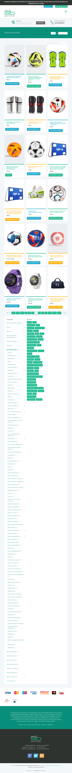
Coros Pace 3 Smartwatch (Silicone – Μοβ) (13, 299)
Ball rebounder (11, 355)
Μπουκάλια (10, 548)
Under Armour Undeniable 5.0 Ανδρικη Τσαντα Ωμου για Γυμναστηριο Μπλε (57, 300)
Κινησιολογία (30, 348)
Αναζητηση (41, 22)
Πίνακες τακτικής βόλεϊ (14, 568)
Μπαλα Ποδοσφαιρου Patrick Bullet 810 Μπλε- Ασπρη (57, 211)
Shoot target (11, 388)
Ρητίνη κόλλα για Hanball (14, 594)
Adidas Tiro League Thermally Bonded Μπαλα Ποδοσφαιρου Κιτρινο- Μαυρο (35, 78)
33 (32, 312)
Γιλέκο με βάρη (11, 414)
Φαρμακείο (10, 647)
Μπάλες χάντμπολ (12, 539)
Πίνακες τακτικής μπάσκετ (15, 571)
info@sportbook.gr (44, 749)
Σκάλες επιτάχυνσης (13, 605)
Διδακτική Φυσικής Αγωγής (33, 342)
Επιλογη (8, 175)
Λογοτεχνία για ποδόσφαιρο (33, 356)
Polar (38, 325)
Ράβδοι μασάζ (11, 591)
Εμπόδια (10, 458)
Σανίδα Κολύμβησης (13, 602)
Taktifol (9, 396)
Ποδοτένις (10, 585)
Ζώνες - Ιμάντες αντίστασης (15, 478)
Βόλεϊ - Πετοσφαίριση (32, 339)
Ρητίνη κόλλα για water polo (15, 597)
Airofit (9, 352)
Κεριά (39, 345)
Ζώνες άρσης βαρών (13, 472)
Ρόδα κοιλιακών (12, 600)
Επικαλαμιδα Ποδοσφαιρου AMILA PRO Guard (35, 123)
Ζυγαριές (10, 469)
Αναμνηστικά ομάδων (11, 341)
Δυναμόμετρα (11, 455)
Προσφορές (41, 390)
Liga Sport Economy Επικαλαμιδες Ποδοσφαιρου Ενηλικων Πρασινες (57, 78)
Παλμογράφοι (11, 554)
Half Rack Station (12, 367)
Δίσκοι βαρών (11, 438)
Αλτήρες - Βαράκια (12, 405)
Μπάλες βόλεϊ (11, 527)
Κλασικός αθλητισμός (32, 350)
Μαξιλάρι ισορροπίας (13, 504)
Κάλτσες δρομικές (11, 656)
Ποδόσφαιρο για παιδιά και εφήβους (35, 376)
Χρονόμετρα (11, 644)
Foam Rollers (11, 364)
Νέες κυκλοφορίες (37, 362)
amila (34, 322)
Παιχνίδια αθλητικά (11, 672)
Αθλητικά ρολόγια (12, 402)
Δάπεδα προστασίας (13, 425)
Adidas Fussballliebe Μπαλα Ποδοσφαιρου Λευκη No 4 (14, 77)
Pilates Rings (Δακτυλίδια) (14, 379)
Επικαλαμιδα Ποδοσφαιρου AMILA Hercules (13, 123)
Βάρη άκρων (11, 408)
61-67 (59, 312)
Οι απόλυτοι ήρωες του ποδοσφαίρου (35, 365)
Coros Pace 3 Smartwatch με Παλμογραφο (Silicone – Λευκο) (35, 300)
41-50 (50, 312)
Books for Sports (31, 325)
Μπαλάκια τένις (12, 518)
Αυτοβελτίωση (30, 333)
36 (42, 312)
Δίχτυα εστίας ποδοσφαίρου (15, 444)
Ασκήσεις (36, 330)
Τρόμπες (10, 637)
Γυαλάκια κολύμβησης (13, 417)
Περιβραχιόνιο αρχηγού (14, 560)
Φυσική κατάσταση (31, 396)
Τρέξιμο (29, 393)
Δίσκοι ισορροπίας (12, 441)
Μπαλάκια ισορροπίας (13, 515)
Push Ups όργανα (12, 382)
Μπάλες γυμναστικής (13, 530)
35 (39, 312)
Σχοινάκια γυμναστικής (13, 617)
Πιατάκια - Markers (13, 562)
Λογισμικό (8, 345)
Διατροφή (40, 339)
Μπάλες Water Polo (13, 542)
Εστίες (9, 467)
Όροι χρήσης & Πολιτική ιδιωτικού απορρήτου (50, 765)
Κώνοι (9, 493)
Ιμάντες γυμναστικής (13, 484)
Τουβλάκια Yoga (12, 631)
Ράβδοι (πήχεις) (12, 588)
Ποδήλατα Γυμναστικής (13, 582)
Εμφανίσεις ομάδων (11, 651)
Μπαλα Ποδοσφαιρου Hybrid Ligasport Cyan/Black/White (14, 256)
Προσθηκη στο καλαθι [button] (12, 83)
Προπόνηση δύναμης (32, 385)
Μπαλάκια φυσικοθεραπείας (15, 524)
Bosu (9, 361)
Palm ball (10, 376)
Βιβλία (8, 331)
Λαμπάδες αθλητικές (12, 664)
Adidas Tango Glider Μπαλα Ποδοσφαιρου (35, 167)
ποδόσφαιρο (39, 399)
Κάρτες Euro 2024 (11, 660)
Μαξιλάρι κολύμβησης (13, 507)
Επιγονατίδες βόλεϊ (13, 461)
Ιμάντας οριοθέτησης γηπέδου (15, 487)
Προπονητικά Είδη (11, 349)
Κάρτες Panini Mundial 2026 (13, 323)
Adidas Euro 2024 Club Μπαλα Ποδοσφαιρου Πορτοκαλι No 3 (12, 168)
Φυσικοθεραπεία (31, 399)
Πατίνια (10, 557)
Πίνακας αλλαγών (12, 565)
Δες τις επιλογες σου (55, 84)
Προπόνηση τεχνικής (32, 390)
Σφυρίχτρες (11, 614)
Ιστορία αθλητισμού (31, 345)
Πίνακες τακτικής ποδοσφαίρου (16, 574)
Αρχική (53, 33)
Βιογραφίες (39, 336)
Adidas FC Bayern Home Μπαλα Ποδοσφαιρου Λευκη (57, 256)
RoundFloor (42, 770)
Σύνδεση (65, 6)
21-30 (22, 312)
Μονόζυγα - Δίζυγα (12, 512)
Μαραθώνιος (30, 359)
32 (29, 312)
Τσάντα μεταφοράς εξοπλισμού (16, 640)
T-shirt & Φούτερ (10, 681)
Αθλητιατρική (30, 327)
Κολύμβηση (41, 350)
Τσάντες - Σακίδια (11, 676)
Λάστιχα (10, 496)
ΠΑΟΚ (36, 370)
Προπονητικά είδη (31, 382)
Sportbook (13, 765)
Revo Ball (10, 385)
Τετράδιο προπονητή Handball (15, 623)
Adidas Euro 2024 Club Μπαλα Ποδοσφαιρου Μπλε (35, 256)
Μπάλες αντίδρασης (13, 521)
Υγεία (34, 393)
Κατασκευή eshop (30, 770)
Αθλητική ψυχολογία (40, 327)
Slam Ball (10, 391)
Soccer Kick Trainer (12, 394)
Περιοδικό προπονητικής (33, 373)
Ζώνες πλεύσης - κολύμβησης (15, 481)
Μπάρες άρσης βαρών (13, 545)
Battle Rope (10, 358)
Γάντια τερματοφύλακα (14, 411)
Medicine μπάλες (12, 373)
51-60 (54, 312)
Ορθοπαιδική (30, 370)
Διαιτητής (10, 431)
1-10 (13, 312)
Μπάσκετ (30, 362)
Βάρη (37, 333)
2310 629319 (59, 23)
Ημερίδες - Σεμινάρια (12, 668)
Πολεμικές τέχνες (31, 379)
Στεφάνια (10, 608)
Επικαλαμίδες (11, 464)
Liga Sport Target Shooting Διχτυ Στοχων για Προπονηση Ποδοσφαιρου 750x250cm (14, 212)
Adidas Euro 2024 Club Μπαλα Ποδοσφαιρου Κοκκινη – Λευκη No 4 (58, 123)
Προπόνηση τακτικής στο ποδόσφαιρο (35, 388)
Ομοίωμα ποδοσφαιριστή (14, 551)
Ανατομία (30, 330)
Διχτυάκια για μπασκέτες (14, 452)
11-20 (18, 312)
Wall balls (10, 399)
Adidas (29, 322)
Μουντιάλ (37, 359)
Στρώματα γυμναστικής (14, 611)
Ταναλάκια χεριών (12, 620)
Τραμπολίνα (11, 634)
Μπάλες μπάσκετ (12, 533)
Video (7, 327)
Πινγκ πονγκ (11, 579)
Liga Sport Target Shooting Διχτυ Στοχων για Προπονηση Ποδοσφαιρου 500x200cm (57, 168)
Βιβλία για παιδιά (31, 336)
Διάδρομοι (10, 428)
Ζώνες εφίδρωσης (12, 475)
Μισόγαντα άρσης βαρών (14, 509)
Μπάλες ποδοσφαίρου (13, 536)
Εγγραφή (58, 6)
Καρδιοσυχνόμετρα (12, 490)
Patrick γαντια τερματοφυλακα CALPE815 (35, 211)
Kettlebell (10, 370)
